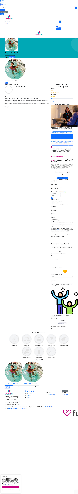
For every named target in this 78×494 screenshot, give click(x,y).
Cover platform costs (57, 268)
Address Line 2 (54, 203)
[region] (11, 484)
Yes (57, 234)
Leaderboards (3, 4)
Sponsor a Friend (4, 12)
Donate (1, 5)
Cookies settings (11, 489)
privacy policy (59, 229)
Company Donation (63, 179)
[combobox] (62, 219)
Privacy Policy (23, 408)
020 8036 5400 (48, 407)
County (53, 213)
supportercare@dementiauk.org (57, 232)
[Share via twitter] (5, 57)
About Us (66, 394)
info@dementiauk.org (13, 408)
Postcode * (54, 210)
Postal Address (58, 191)
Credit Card (57, 259)
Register (2, 10)
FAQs (1, 3)
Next (60, 251)
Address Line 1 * (55, 199)
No (68, 234)
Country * (53, 217)
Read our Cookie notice (9, 484)
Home (2, 0)
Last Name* (54, 184)
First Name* (54, 181)
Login (2, 14)
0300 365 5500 (70, 232)
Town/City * (54, 206)
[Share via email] (6, 57)
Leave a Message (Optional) (58, 236)
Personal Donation (62, 177)
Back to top (65, 391)
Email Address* (55, 188)
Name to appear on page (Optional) (60, 244)
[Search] (76, 8)
